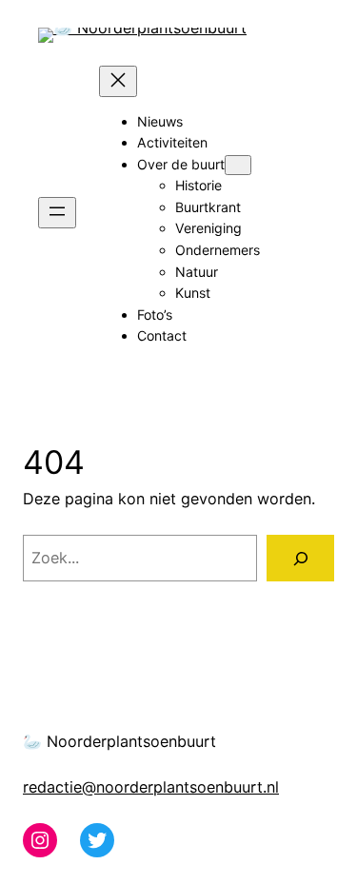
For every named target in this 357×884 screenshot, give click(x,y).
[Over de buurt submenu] (238, 165)
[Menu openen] (57, 212)
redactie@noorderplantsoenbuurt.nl (151, 786)
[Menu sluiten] (118, 81)
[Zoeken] (300, 558)
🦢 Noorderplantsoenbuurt (119, 741)
